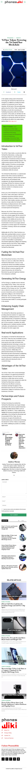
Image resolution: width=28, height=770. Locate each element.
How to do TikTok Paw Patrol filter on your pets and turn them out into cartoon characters (22, 441)
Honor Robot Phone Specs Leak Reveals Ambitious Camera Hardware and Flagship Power (9, 547)
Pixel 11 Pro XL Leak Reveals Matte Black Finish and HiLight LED (10, 527)
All (18, 520)
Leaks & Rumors (6, 666)
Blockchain (10, 37)
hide (15, 126)
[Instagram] (6, 759)
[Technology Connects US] (14, 2)
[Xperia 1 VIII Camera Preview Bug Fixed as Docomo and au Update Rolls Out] (22, 567)
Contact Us (7, 735)
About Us (6, 730)
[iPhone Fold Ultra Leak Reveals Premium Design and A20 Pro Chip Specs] (14, 591)
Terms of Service (8, 738)
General (18, 37)
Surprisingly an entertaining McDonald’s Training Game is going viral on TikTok (8, 440)
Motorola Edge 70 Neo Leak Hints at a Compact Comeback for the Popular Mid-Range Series (9, 537)
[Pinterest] (10, 759)
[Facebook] (3, 759)
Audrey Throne (8, 49)
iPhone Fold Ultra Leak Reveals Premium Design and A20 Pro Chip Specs (13, 605)
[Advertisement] (14, 19)
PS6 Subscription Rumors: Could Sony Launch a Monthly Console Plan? (9, 557)
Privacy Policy (8, 733)
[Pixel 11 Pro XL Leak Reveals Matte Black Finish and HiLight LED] (22, 527)
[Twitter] (14, 475)
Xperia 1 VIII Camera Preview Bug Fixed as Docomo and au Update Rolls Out (10, 567)
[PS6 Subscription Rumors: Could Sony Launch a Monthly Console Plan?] (22, 557)
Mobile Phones (6, 601)
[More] (24, 92)
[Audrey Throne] (14, 455)
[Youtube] (18, 759)
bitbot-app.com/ (12, 121)
